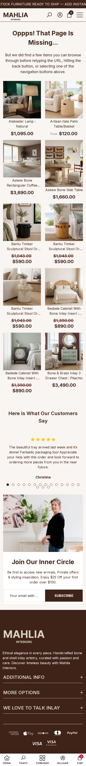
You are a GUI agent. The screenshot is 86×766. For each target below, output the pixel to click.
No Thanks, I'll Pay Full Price (23, 473)
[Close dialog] (76, 9)
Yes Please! (23, 456)
